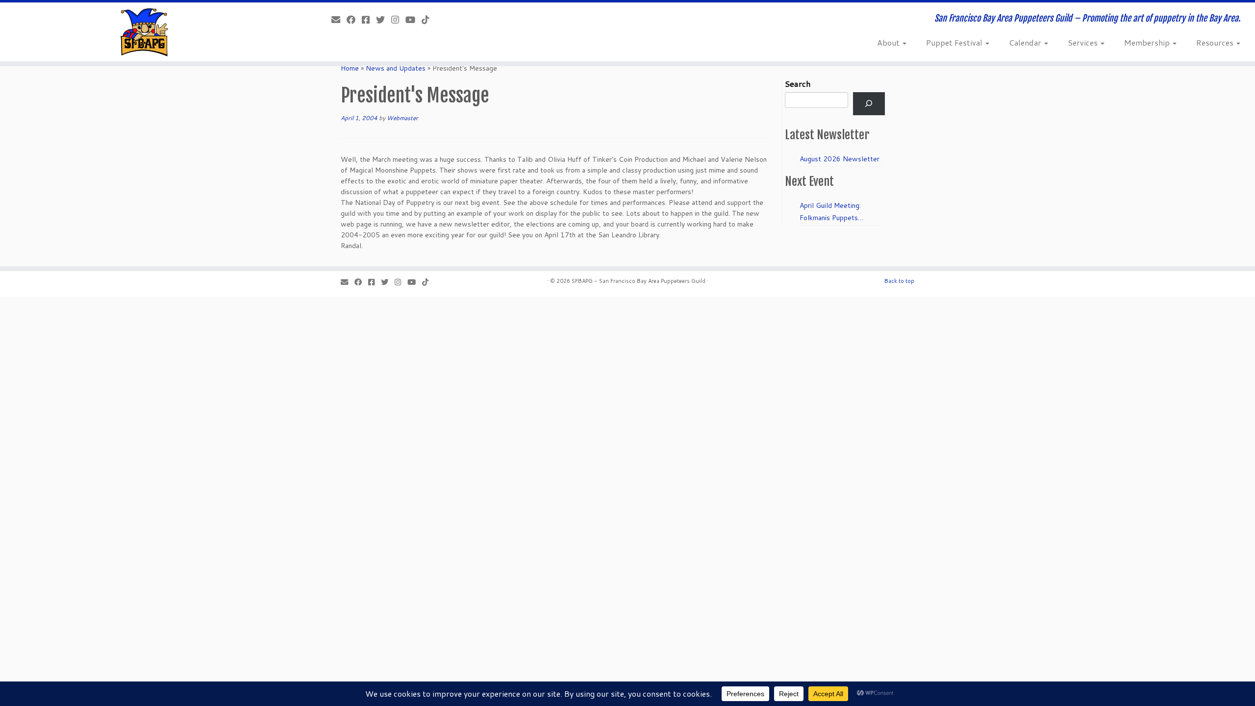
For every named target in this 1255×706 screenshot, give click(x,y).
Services (1084, 42)
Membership (1148, 42)
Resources (1215, 42)
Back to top (899, 281)
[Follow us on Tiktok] (429, 19)
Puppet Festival (955, 42)
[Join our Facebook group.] (369, 19)
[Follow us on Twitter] (383, 19)
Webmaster (402, 118)
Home (350, 68)
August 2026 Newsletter (839, 159)
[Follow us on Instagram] (398, 19)
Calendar (1026, 42)
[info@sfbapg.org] (339, 19)
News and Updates (396, 68)
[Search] (869, 103)
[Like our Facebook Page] (354, 19)
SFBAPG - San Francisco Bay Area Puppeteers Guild (638, 281)
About (889, 42)
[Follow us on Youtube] (413, 19)
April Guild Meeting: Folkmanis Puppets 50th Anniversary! (830, 212)
